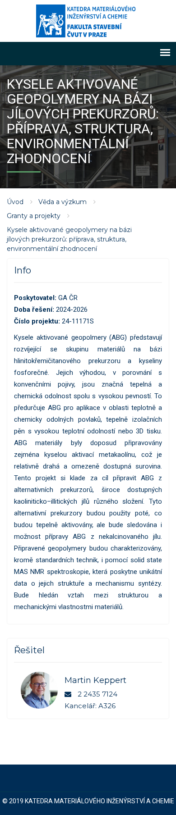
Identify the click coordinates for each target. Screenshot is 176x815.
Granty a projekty (33, 216)
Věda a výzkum (62, 202)
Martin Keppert (95, 680)
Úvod (15, 202)
